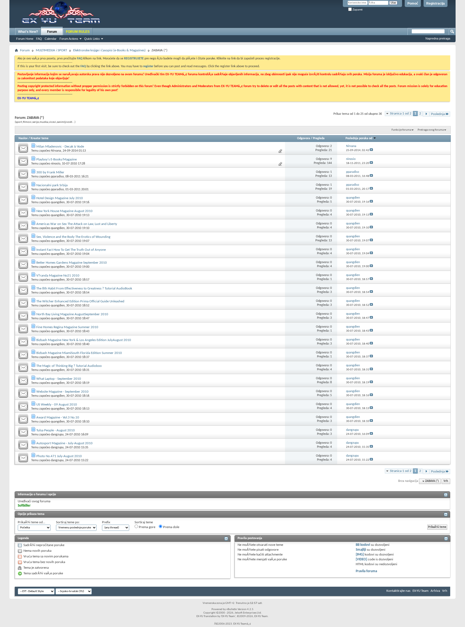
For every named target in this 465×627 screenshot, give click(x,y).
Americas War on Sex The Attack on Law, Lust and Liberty (76, 224)
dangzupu (57, 434)
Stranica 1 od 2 (400, 113)
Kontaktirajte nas (398, 591)
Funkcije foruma (401, 129)
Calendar (51, 38)
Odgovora (303, 138)
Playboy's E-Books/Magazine (56, 159)
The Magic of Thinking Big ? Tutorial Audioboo (69, 366)
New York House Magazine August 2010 (64, 211)
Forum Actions (68, 38)
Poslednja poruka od (359, 138)
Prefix (106, 522)
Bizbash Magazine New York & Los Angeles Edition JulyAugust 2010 (83, 340)
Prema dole (170, 527)
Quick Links (92, 38)
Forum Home (24, 38)
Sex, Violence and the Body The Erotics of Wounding (73, 237)
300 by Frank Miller (50, 172)
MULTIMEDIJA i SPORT (51, 50)
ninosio (55, 163)
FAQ (39, 38)
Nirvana (56, 150)
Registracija (435, 3)
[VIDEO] (361, 559)
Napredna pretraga (437, 38)
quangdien (58, 202)
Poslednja (438, 114)
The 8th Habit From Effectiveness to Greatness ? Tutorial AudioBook (84, 288)
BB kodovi (363, 545)
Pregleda (319, 138)
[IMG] (360, 554)
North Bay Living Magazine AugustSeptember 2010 (72, 314)
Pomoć (412, 3)
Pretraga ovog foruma (431, 129)
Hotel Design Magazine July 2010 (59, 198)
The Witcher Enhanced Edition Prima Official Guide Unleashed (80, 301)
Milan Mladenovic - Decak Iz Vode (60, 146)
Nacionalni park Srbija (52, 185)
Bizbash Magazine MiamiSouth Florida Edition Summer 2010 (79, 353)
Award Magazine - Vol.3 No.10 (57, 417)
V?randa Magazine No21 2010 (57, 275)
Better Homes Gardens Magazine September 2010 (71, 262)
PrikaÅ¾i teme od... (31, 522)
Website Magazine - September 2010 (62, 391)
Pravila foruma (366, 571)
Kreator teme (39, 138)
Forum (52, 32)
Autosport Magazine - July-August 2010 (64, 443)
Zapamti (357, 9)
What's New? (28, 32)
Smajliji (361, 549)
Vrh (445, 481)
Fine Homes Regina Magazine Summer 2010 (67, 327)
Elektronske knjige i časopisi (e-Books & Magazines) (109, 50)
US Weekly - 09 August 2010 (56, 404)
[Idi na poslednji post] (371, 150)
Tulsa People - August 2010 (55, 430)
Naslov (23, 138)
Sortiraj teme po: (68, 522)
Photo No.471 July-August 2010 (59, 456)
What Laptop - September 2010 (58, 379)
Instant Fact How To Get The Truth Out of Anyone (71, 250)
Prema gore (146, 527)
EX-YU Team (420, 591)
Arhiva (435, 591)
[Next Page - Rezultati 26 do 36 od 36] (426, 114)
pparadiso (57, 176)
